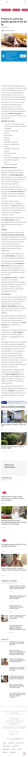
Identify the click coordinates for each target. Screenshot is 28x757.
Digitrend (23, 728)
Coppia (19, 749)
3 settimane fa (7, 429)
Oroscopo (12, 752)
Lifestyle (15, 746)
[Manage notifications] (24, 753)
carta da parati (13, 102)
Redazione (3, 503)
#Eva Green (16, 10)
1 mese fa (6, 451)
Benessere (6, 749)
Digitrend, (3, 429)
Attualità (11, 743)
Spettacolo (7, 746)
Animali (5, 752)
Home (4, 743)
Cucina (13, 749)
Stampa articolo (9, 30)
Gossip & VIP (20, 743)
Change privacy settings (14, 739)
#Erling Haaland (6, 10)
